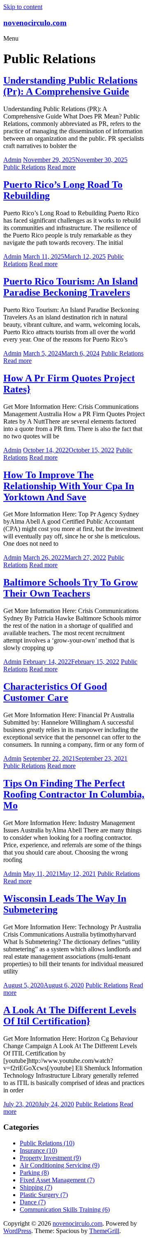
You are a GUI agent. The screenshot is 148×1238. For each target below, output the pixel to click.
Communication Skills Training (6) (65, 1209)
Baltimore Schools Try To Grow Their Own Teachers (70, 588)
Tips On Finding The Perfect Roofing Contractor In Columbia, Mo (73, 794)
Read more (61, 167)
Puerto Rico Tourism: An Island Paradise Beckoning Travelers (70, 287)
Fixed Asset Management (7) (57, 1179)
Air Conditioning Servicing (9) (59, 1165)
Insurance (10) (38, 1150)
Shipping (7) (36, 1187)
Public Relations (24, 167)
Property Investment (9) (50, 1157)
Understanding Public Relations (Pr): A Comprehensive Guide (70, 86)
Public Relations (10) (47, 1143)
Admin (12, 159)
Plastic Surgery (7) (44, 1194)
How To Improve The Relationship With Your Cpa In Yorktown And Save (68, 486)
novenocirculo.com (35, 22)
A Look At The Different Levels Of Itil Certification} (69, 1015)
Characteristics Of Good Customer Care (55, 692)
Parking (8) (34, 1172)
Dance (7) (33, 1202)
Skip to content (22, 6)
